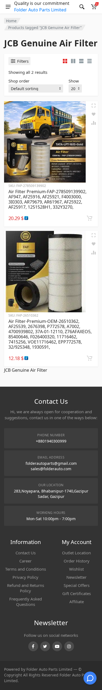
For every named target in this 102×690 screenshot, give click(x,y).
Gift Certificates (76, 593)
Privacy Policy (25, 577)
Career (25, 561)
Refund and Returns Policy (25, 588)
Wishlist (76, 569)
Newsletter (76, 577)
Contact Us (26, 552)
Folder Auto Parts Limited (40, 10)
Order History (76, 561)
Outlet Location (76, 552)
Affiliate (76, 601)
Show (74, 81)
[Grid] (65, 61)
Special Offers (76, 585)
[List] (81, 61)
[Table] (89, 61)
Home (11, 20)
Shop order (18, 81)
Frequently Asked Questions (25, 601)
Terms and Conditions (25, 569)
